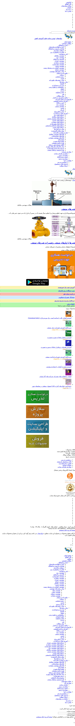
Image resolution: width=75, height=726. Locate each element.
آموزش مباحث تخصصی (60, 101)
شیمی (62, 78)
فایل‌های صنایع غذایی (57, 136)
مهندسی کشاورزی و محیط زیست (54, 68)
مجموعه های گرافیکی (57, 678)
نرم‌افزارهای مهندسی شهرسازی (54, 646)
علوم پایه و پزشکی (62, 73)
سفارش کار (67, 683)
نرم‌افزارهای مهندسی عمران (55, 643)
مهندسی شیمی (59, 66)
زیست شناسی (59, 76)
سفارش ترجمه (63, 159)
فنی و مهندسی (63, 54)
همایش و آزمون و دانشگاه (56, 48)
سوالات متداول (66, 465)
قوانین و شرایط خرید (65, 463)
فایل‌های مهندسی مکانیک (56, 134)
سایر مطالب (60, 96)
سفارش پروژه (63, 155)
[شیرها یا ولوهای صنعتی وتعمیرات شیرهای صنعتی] (53, 239)
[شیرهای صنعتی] (53, 205)
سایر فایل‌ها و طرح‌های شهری (55, 146)
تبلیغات (69, 7)
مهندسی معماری (59, 62)
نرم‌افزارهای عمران (58, 120)
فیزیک (62, 110)
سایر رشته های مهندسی (56, 71)
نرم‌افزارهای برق (59, 115)
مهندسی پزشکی (55, 594)
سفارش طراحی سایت (61, 153)
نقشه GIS (61, 139)
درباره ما (68, 9)
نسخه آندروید (71, 530)
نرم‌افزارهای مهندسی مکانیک (55, 650)
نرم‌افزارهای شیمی (58, 127)
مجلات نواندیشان (66, 6)
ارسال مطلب (64, 166)
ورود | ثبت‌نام (71, 30)
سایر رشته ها (64, 82)
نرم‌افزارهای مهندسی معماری (55, 644)
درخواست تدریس (62, 162)
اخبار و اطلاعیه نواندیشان (56, 47)
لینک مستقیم (63, 530)
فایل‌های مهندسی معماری (56, 138)
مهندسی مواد (56, 590)
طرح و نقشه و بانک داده (60, 132)
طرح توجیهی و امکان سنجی (55, 150)
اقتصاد (62, 83)
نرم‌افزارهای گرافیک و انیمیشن (54, 125)
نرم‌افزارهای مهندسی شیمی (55, 118)
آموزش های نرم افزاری (60, 113)
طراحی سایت (63, 685)
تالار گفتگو (68, 4)
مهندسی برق (60, 57)
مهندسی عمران (59, 61)
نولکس (69, 559)
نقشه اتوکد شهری (58, 141)
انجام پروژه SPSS (62, 157)
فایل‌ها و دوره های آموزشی (63, 99)
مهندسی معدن (56, 592)
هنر (63, 94)
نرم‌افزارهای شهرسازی (57, 124)
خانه (73, 180)
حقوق (62, 89)
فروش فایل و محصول (61, 164)
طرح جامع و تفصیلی (58, 143)
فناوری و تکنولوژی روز (57, 52)
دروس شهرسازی (59, 676)
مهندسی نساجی (55, 595)
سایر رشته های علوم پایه (56, 80)
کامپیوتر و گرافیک (58, 59)
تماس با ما (68, 11)
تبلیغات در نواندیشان (62, 699)
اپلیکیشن (68, 2)
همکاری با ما (67, 160)
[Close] (74, 717)
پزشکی (62, 75)
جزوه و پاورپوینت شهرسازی (55, 148)
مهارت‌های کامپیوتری (57, 131)
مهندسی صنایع (59, 69)
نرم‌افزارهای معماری (57, 122)
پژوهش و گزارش (59, 50)
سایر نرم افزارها (59, 129)
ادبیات (62, 90)
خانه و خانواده (60, 92)
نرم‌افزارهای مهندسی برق (56, 648)
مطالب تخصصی (66, 43)
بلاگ (73, 169)
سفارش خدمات (66, 152)
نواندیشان (40, 533)
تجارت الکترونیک (59, 111)
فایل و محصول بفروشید (64, 461)
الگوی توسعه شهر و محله (56, 145)
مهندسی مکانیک (59, 55)
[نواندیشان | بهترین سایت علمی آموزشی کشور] (68, 175)
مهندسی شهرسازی (58, 64)
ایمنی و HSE (60, 103)
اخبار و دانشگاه (63, 45)
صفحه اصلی (67, 41)
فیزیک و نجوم (60, 604)
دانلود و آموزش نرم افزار (60, 97)
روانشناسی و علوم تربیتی (56, 87)
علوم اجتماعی (60, 616)
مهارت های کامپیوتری (57, 657)
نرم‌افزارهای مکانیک (58, 117)
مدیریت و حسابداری (58, 85)
